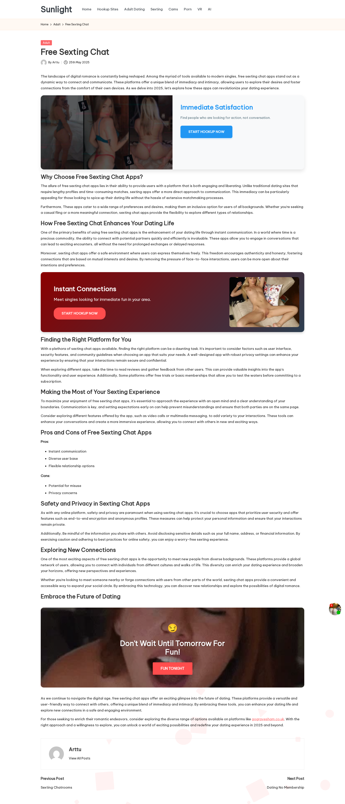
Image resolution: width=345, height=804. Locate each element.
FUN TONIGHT (172, 668)
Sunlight (56, 9)
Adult (46, 43)
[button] (79, 758)
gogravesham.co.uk (268, 719)
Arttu (75, 749)
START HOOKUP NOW (206, 131)
